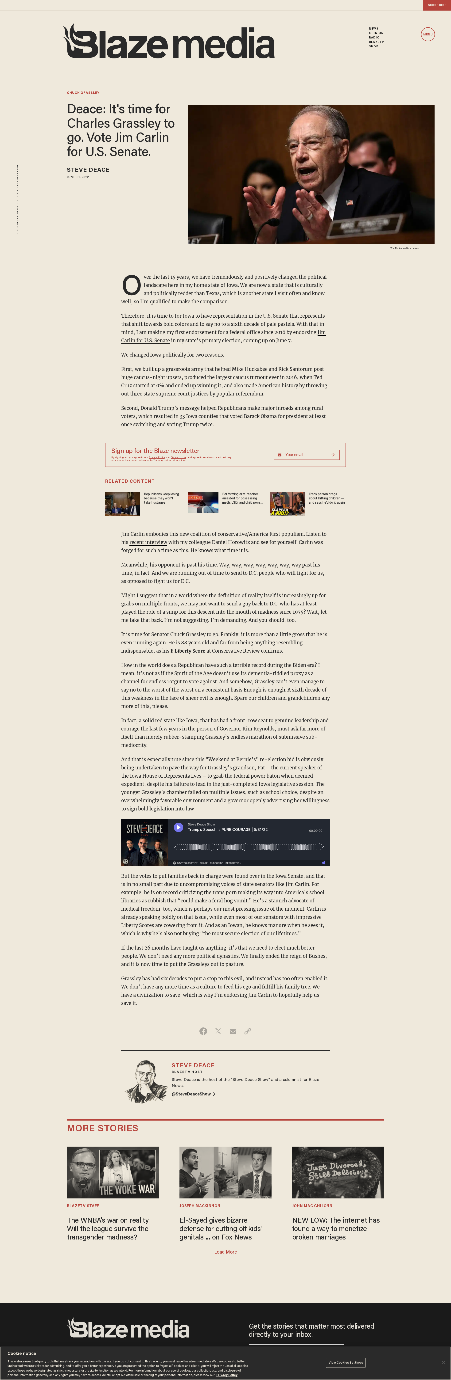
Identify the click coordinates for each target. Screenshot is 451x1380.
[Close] (443, 1362)
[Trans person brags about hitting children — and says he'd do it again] (287, 503)
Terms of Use (178, 457)
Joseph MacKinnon (199, 1206)
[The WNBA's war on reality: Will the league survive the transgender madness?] (113, 1171)
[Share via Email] (233, 1031)
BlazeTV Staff (83, 1206)
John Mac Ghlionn (312, 1206)
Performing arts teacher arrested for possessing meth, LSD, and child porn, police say (241, 499)
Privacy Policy (157, 457)
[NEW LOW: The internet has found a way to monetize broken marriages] (338, 1171)
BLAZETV (376, 42)
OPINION (376, 33)
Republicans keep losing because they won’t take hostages (161, 499)
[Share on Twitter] (218, 1031)
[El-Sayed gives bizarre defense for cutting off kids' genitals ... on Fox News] (225, 1171)
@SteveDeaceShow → (193, 1094)
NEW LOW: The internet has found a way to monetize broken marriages (336, 1229)
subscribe (437, 5)
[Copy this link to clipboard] (248, 1031)
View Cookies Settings (346, 1362)
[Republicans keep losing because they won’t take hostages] (122, 503)
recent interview (148, 542)
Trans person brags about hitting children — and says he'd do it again (327, 499)
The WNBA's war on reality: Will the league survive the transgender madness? (109, 1229)
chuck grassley (83, 93)
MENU (427, 34)
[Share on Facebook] (203, 1031)
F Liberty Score (188, 651)
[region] (225, 1363)
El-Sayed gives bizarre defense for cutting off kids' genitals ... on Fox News (220, 1229)
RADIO (374, 37)
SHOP (373, 46)
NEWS (373, 28)
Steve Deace (88, 170)
